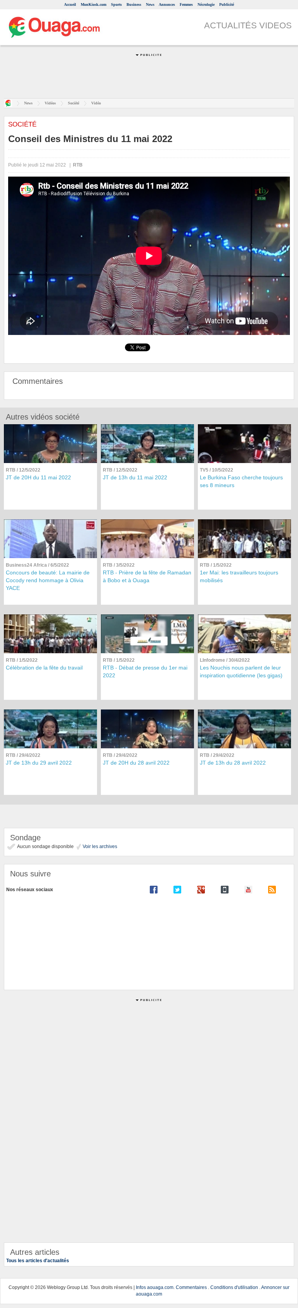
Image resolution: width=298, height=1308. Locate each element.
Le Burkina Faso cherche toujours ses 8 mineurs (241, 481)
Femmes (186, 4)
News (150, 4)
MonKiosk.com (93, 4)
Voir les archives (99, 846)
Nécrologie (206, 4)
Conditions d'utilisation (234, 1287)
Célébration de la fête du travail (44, 667)
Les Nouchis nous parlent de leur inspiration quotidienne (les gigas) (241, 671)
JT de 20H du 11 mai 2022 (38, 477)
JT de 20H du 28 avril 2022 (136, 763)
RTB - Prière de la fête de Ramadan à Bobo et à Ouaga (147, 576)
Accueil (70, 4)
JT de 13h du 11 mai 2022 (135, 477)
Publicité (226, 4)
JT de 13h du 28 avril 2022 (233, 763)
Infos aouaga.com (154, 1287)
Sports (116, 4)
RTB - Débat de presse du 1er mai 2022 (145, 671)
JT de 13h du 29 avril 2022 (39, 763)
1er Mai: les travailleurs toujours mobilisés (239, 576)
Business (133, 4)
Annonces (167, 4)
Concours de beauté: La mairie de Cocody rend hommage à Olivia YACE (48, 580)
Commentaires (191, 1287)
